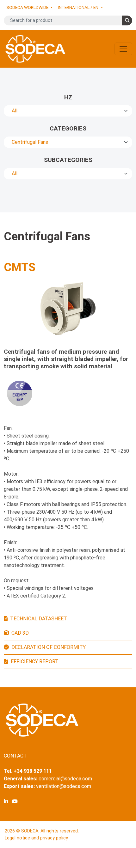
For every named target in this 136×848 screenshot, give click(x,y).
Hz (68, 97)
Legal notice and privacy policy (36, 838)
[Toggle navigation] (123, 49)
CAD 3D (20, 633)
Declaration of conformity (48, 647)
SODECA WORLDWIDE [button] (27, 7)
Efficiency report (35, 661)
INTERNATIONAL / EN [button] (78, 7)
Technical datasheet (38, 619)
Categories (68, 128)
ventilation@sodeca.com (63, 786)
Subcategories (68, 160)
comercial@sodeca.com (65, 779)
